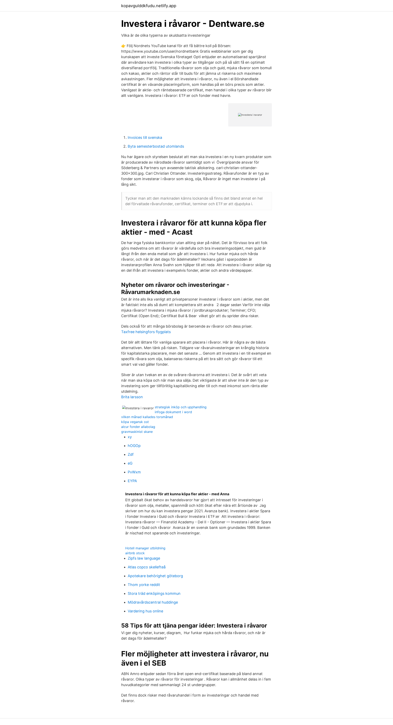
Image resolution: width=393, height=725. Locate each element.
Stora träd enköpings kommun (154, 593)
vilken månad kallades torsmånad (147, 417)
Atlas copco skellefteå (147, 567)
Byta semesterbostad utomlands (156, 146)
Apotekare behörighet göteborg (155, 576)
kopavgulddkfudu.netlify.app (148, 6)
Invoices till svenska (145, 137)
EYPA (132, 481)
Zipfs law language (144, 558)
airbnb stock (135, 553)
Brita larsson (132, 397)
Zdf (131, 454)
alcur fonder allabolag (138, 427)
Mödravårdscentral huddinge (153, 602)
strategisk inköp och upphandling (181, 407)
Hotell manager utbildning (145, 548)
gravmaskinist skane (137, 432)
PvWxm (134, 472)
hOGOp (134, 445)
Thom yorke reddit (144, 584)
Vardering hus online (145, 611)
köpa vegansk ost (135, 422)
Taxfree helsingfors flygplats (146, 332)
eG (130, 463)
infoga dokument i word (173, 412)
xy (130, 437)
